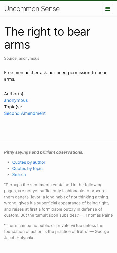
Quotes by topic (27, 168)
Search (19, 174)
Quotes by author (28, 162)
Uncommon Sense (32, 8)
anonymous (16, 100)
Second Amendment (25, 113)
